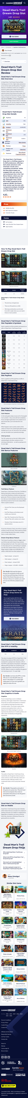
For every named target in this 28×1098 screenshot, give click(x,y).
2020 (10, 1015)
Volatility (8, 124)
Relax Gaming (22, 142)
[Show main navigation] (3, 3)
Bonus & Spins (4, 1051)
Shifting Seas (20, 939)
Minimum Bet (9, 130)
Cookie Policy (4, 1025)
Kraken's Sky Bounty (20, 910)
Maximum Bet (9, 134)
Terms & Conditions (6, 1020)
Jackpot (8, 127)
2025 (10, 1014)
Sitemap (3, 1046)
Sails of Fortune (20, 983)
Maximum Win (9, 138)
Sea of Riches (20, 998)
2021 (7, 1015)
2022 (21, 1014)
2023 (17, 1014)
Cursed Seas (7, 925)
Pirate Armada (7, 954)
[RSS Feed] (2, 1057)
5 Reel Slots (23, 149)
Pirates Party (20, 896)
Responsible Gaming (6, 1034)
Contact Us (4, 1027)
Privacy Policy (4, 1022)
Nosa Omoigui (8, 50)
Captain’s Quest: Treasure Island (7, 968)
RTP (7, 121)
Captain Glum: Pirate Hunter (20, 926)
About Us (3, 1043)
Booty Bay (7, 939)
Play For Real (14, 41)
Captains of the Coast (7, 910)
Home (2, 47)
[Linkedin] (8, 1057)
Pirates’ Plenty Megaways (7, 997)
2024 (14, 1014)
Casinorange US (5, 1048)
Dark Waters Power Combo (7, 895)
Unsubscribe (4, 1039)
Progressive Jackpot (21, 154)
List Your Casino (5, 1036)
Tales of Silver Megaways (20, 954)
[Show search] (24, 3)
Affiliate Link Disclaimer (7, 1031)
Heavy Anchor (21, 969)
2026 (7, 1014)
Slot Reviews (8, 47)
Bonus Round (22, 152)
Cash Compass (7, 983)
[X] (5, 1057)
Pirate (24, 146)
